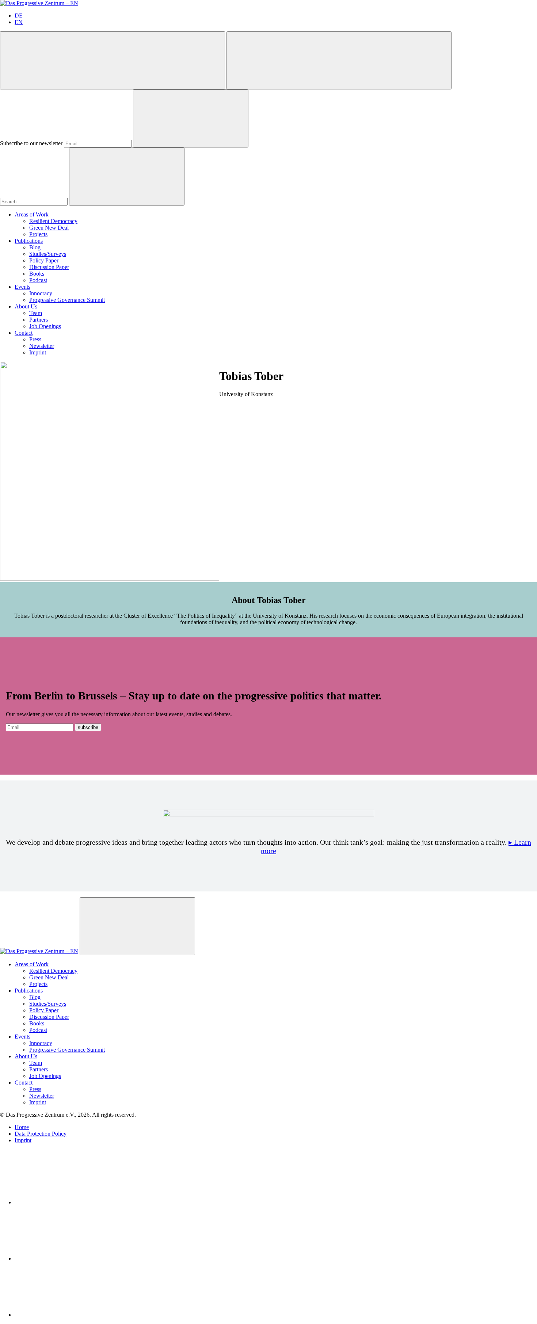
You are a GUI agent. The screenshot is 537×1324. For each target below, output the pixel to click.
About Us (26, 306)
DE (19, 15)
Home (22, 1127)
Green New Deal (49, 227)
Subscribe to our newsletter (31, 143)
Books (36, 273)
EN (19, 22)
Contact (24, 333)
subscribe (88, 727)
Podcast (38, 280)
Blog (35, 247)
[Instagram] (69, 1315)
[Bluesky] (69, 1258)
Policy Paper (43, 260)
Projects (38, 234)
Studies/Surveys (47, 254)
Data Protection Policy (40, 1134)
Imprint (37, 352)
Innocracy (40, 293)
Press (35, 339)
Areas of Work (32, 214)
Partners (38, 319)
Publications (29, 241)
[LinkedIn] (69, 1202)
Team (35, 313)
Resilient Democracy (53, 221)
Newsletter (41, 346)
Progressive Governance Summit (67, 300)
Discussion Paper (49, 267)
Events (22, 287)
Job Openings (45, 326)
